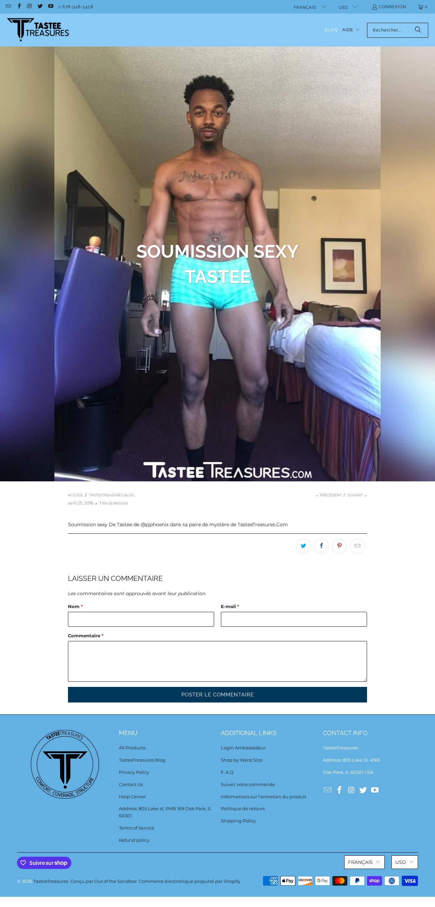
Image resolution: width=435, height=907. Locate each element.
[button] (351, 30)
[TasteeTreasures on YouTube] (50, 6)
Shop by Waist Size (241, 760)
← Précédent (328, 495)
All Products (132, 747)
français (305, 7)
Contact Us (131, 784)
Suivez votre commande (248, 784)
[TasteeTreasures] (38, 30)
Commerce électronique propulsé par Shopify (189, 881)
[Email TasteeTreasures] (8, 6)
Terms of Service (136, 828)
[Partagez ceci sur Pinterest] (339, 546)
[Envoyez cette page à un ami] (357, 546)
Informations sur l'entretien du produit (263, 796)
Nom (75, 606)
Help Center (132, 796)
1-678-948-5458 (75, 6)
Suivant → (357, 495)
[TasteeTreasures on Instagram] (29, 6)
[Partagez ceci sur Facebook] (321, 546)
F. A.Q (227, 772)
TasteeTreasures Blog (142, 760)
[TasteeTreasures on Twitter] (40, 6)
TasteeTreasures (50, 881)
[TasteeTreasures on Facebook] (18, 6)
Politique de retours (243, 808)
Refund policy (134, 840)
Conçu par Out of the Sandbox (103, 881)
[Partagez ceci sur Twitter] (303, 546)
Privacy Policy (134, 772)
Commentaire (86, 635)
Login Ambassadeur (243, 747)
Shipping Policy (238, 820)
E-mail (230, 606)
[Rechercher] (418, 30)
